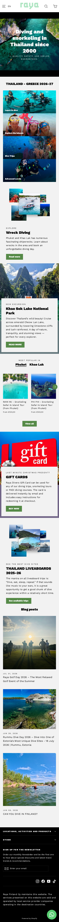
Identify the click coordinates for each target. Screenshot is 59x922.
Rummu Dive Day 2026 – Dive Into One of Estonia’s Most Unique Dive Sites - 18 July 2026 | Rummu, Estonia (28, 741)
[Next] (54, 386)
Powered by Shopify (29, 918)
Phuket (20, 364)
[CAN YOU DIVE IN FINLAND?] (29, 779)
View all (29, 423)
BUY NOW (14, 508)
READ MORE (15, 344)
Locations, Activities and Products (27, 831)
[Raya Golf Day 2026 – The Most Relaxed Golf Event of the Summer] (29, 642)
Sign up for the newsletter (21, 850)
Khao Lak (36, 364)
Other (7, 840)
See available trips (18, 600)
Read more (14, 256)
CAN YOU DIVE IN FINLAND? (20, 814)
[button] (10, 6)
